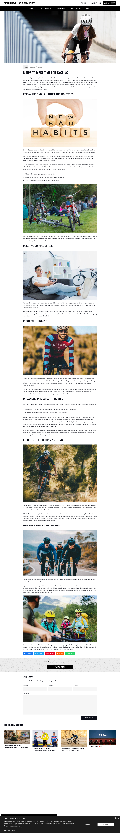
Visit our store (60, 667)
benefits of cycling (71, 647)
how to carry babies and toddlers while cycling (48, 590)
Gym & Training (60, 8)
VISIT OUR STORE (109, 3)
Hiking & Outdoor (75, 8)
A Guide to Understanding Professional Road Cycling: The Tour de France (44, 749)
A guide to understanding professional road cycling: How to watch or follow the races (16, 746)
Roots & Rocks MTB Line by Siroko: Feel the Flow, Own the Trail (73, 749)
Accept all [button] (106, 824)
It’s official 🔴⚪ (96, 746)
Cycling (26, 67)
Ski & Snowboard (45, 8)
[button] (85, 3)
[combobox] (115, 818)
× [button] (118, 818)
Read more (21, 825)
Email (50, 686)
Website (75, 686)
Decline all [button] (87, 824)
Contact (94, 3)
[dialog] (60, 824)
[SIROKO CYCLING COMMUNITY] (19, 3)
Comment (26, 693)
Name (25, 686)
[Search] (100, 3)
